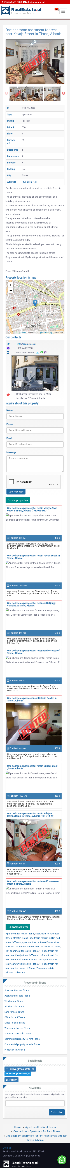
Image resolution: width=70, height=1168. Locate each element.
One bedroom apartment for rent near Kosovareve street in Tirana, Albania (33, 882)
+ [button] (11, 285)
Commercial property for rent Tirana (22, 1039)
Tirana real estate (46, 968)
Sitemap (7, 1148)
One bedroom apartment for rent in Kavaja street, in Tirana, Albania (33, 556)
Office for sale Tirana (14, 1023)
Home (17, 1127)
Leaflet (23, 332)
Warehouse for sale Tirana (17, 1033)
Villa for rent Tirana (13, 1001)
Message (11, 452)
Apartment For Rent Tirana (40, 1127)
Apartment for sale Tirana (17, 996)
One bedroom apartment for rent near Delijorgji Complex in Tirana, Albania (31, 604)
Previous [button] (6, 93)
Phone (9, 424)
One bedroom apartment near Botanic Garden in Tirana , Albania (32, 699)
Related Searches (18, 926)
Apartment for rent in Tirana (20, 933)
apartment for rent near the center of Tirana (38, 946)
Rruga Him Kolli (30, 181)
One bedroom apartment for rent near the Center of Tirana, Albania (33, 651)
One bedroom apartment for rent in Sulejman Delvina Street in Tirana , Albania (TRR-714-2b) (30, 814)
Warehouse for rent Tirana (17, 1028)
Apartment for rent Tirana (16, 990)
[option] (17, 93)
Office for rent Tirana (14, 1017)
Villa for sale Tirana (14, 1006)
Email (9, 438)
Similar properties (18, 500)
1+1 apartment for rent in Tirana (22, 951)
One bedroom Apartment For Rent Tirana (36, 1131)
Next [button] (63, 93)
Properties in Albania (14, 1050)
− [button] (11, 290)
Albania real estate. (15, 972)
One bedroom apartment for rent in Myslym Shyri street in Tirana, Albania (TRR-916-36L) (32, 509)
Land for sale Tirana (14, 1012)
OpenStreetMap (45, 332)
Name (9, 410)
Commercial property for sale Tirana (22, 1044)
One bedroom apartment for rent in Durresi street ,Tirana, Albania (32, 767)
